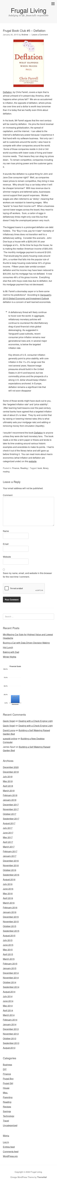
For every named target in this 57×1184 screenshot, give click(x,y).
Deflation (7, 92)
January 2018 (9, 799)
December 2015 (11, 916)
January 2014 (9, 1024)
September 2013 (11, 1043)
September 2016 (11, 874)
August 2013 (9, 1047)
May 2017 (8, 837)
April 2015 (8, 954)
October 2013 (9, 1038)
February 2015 (10, 963)
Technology (8, 1116)
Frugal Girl (8, 1083)
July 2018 (7, 776)
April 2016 (8, 898)
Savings (7, 1111)
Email (6, 544)
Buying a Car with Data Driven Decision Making (26, 642)
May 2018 (8, 781)
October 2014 (9, 982)
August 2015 (9, 935)
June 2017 (8, 832)
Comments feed (10, 1151)
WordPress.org (10, 1156)
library (45, 468)
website (33, 461)
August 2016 (9, 879)
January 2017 (9, 856)
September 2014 (11, 987)
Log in (6, 1142)
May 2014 (8, 1005)
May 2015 (8, 949)
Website (7, 556)
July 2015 (7, 940)
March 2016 (9, 902)
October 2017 (9, 814)
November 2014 (11, 977)
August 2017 (9, 823)
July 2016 (7, 884)
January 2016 (9, 912)
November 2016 (11, 865)
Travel (6, 1120)
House (6, 1088)
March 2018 (9, 790)
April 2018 (8, 785)
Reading (24, 468)
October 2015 (9, 926)
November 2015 (11, 921)
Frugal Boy (8, 1078)
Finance (15, 468)
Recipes (7, 1106)
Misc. (5, 1092)
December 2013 (11, 1029)
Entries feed (9, 1146)
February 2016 (10, 907)
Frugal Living (28, 10)
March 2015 (9, 958)
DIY (5, 1069)
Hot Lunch (8, 647)
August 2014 (9, 991)
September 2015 (11, 930)
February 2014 (10, 1019)
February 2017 (10, 851)
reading (6, 471)
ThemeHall (42, 1177)
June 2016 (8, 888)
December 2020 (11, 767)
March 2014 (9, 1015)
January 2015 (9, 968)
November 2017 (11, 809)
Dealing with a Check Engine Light (36, 721)
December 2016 (11, 860)
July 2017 (7, 828)
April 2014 (8, 1010)
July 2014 (7, 996)
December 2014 (11, 973)
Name (6, 531)
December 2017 (11, 804)
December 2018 (11, 771)
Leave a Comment (40, 34)
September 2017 (11, 818)
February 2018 (10, 795)
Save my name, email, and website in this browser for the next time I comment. (27, 575)
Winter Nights (9, 656)
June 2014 (8, 1001)
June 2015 (8, 944)
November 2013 (11, 1033)
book (40, 468)
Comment (7, 495)
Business (7, 1064)
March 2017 (9, 846)
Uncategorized (10, 1125)
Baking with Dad (11, 652)
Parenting (7, 1097)
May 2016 (8, 893)
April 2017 (8, 842)
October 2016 (9, 870)
